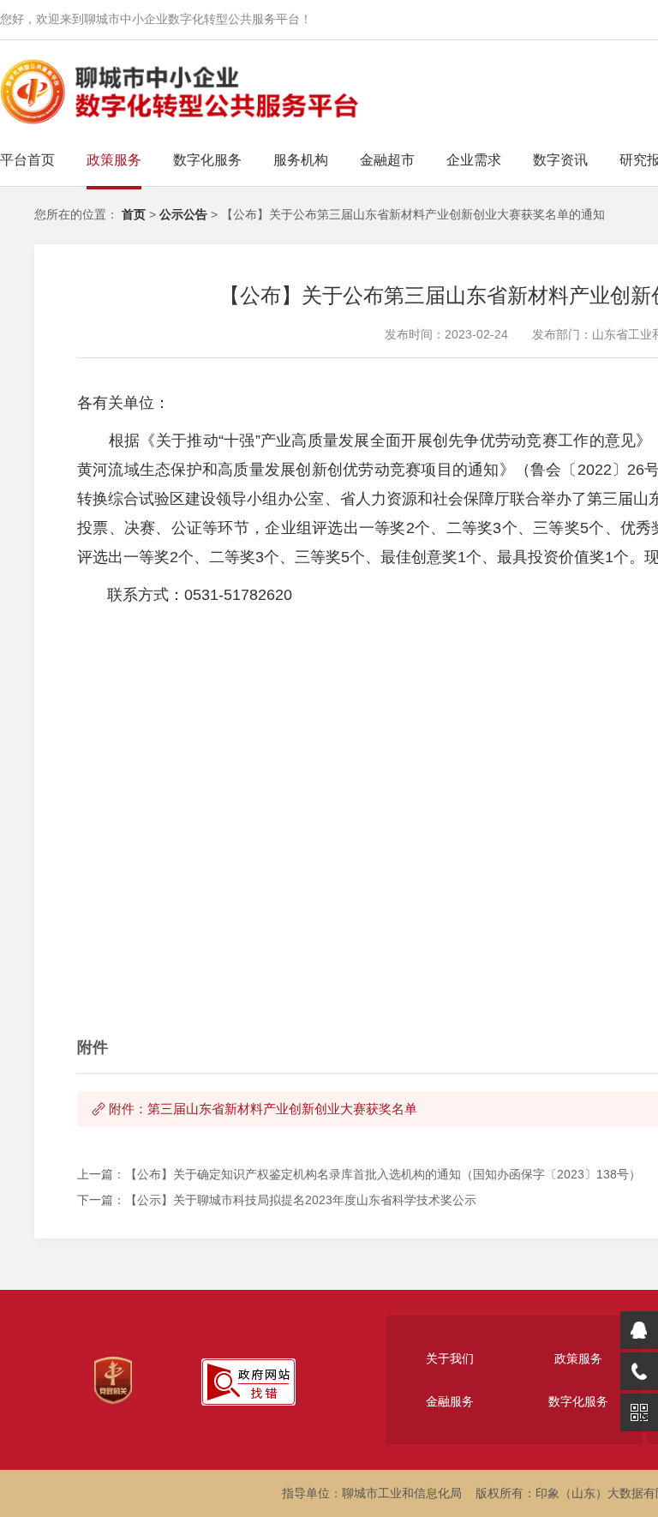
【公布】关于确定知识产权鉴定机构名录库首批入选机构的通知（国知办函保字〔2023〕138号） (383, 1174)
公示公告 (185, 214)
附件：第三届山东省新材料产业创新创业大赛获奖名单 (263, 1108)
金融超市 (387, 160)
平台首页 (27, 160)
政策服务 (114, 160)
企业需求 (473, 160)
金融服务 (450, 1401)
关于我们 (450, 1358)
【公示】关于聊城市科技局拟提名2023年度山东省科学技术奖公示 (300, 1200)
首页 (134, 214)
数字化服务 (207, 160)
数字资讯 (560, 160)
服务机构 (300, 160)
